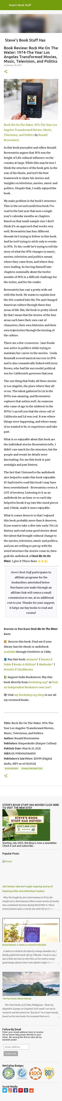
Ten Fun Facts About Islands (16, 998)
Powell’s (9, 669)
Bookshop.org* (38, 682)
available (9, 651)
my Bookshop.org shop (29, 694)
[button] (6, 72)
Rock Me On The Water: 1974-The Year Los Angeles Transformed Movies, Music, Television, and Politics (30, 129)
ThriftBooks (25, 669)
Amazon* (32, 659)
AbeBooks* (46, 664)
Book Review (11, 768)
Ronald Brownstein (32, 768)
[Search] (57, 5)
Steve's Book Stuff (20, 5)
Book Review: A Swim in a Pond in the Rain (24, 945)
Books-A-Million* (25, 664)
